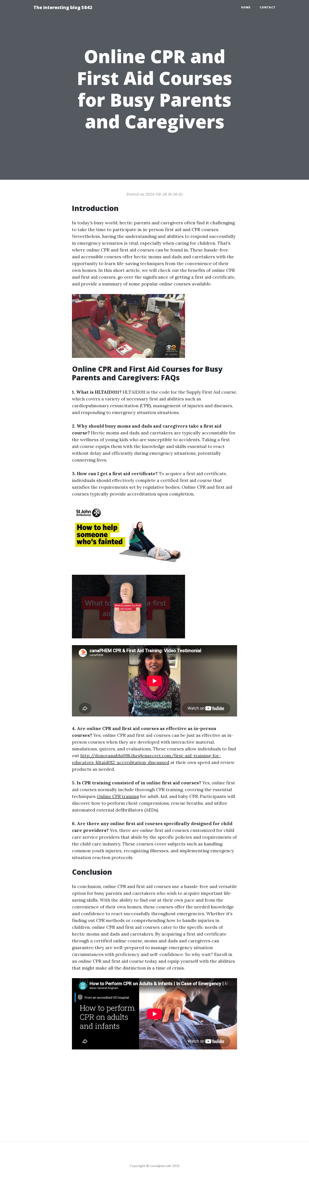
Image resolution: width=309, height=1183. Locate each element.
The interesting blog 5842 (62, 7)
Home (246, 7)
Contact (268, 7)
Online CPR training (118, 796)
